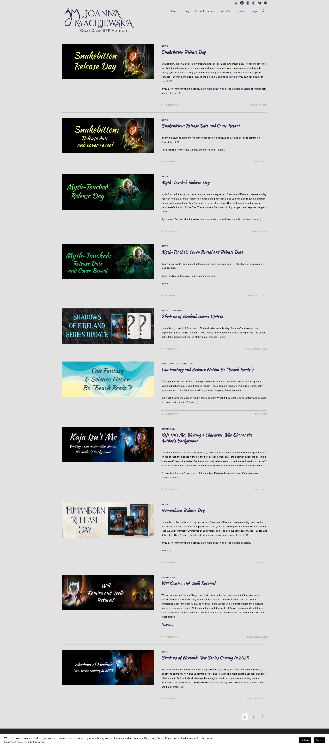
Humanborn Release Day (183, 510)
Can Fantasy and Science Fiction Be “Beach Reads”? (207, 370)
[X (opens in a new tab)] (236, 3)
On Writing (176, 310)
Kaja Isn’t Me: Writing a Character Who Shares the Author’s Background (206, 438)
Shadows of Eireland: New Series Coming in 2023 (205, 658)
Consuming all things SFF (177, 364)
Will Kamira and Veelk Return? (188, 583)
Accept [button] (319, 740)
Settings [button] (305, 740)
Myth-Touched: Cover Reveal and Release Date (202, 252)
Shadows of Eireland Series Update (192, 316)
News (164, 46)
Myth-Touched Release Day (185, 182)
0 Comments (171, 105)
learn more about (209, 88)
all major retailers (184, 68)
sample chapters (241, 88)
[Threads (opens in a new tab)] (248, 3)
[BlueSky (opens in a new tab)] (260, 3)
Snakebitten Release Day (183, 52)
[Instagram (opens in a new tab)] (254, 3)
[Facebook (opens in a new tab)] (242, 3)
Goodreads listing (225, 76)
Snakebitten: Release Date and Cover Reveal (200, 126)
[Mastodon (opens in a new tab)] (265, 3)
